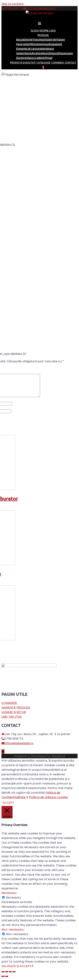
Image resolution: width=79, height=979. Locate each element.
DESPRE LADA (48, 30)
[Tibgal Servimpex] (39, 13)
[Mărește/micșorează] (13, 971)
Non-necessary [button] (12, 929)
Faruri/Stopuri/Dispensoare (57, 53)
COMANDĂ (9, 703)
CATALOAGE (43, 62)
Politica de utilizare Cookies (48, 797)
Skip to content (12, 4)
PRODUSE (43, 35)
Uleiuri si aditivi (34, 58)
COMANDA (57, 62)
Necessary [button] (9, 893)
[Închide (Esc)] (2, 971)
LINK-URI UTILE (11, 717)
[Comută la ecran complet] (10, 971)
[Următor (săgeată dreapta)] (6, 976)
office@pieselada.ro (41, 8)
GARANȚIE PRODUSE (15, 707)
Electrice (21, 58)
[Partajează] (6, 971)
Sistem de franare (55, 39)
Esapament (55, 44)
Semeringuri (42, 44)
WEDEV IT (58, 756)
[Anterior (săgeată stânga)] (2, 976)
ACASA (35, 30)
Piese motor (23, 44)
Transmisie (39, 39)
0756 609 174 (13, 8)
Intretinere (48, 48)
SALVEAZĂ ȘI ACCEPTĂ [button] (17, 966)
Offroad (47, 58)
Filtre (33, 44)
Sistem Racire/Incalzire (29, 53)
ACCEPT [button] (8, 803)
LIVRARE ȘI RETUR (13, 712)
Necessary (13, 897)
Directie (28, 39)
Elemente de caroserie (29, 48)
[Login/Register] (45, 67)
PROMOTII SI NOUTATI (23, 62)
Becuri (20, 39)
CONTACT (70, 62)
